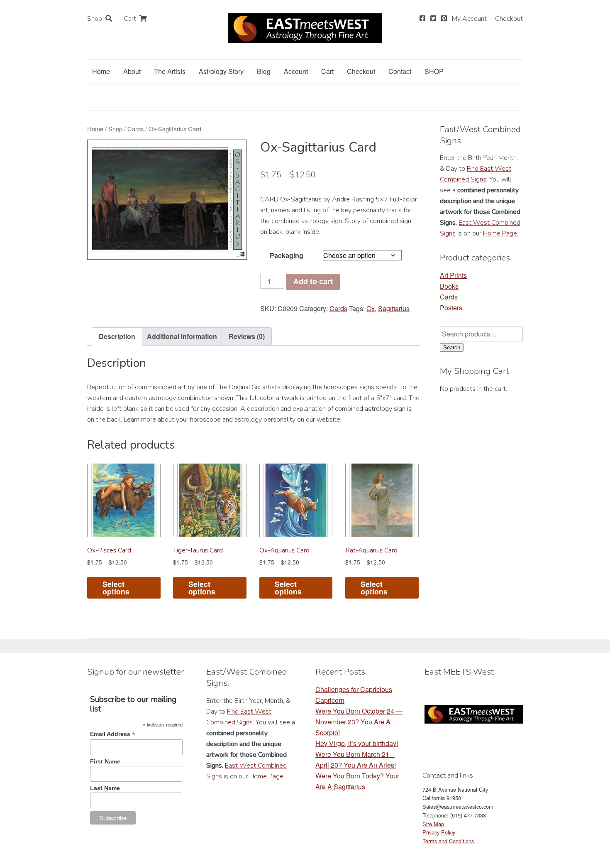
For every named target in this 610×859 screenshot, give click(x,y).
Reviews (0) (247, 336)
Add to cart (313, 281)
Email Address (112, 734)
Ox (370, 308)
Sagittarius (394, 308)
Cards (135, 128)
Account (296, 71)
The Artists (169, 71)
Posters (451, 307)
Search (451, 347)
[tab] (117, 336)
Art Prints (453, 275)
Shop (94, 18)
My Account (469, 18)
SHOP (434, 71)
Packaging (286, 255)
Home (101, 71)
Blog (264, 71)
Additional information (182, 336)
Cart (130, 18)
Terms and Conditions (448, 841)
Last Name (105, 788)
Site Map (433, 824)
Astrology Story (221, 71)
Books (449, 286)
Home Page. (500, 233)
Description (117, 336)
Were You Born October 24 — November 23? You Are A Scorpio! (359, 721)
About (132, 71)
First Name (105, 761)
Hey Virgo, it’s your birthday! (356, 743)
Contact (399, 71)
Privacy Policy (438, 832)
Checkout (509, 18)
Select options (115, 587)
